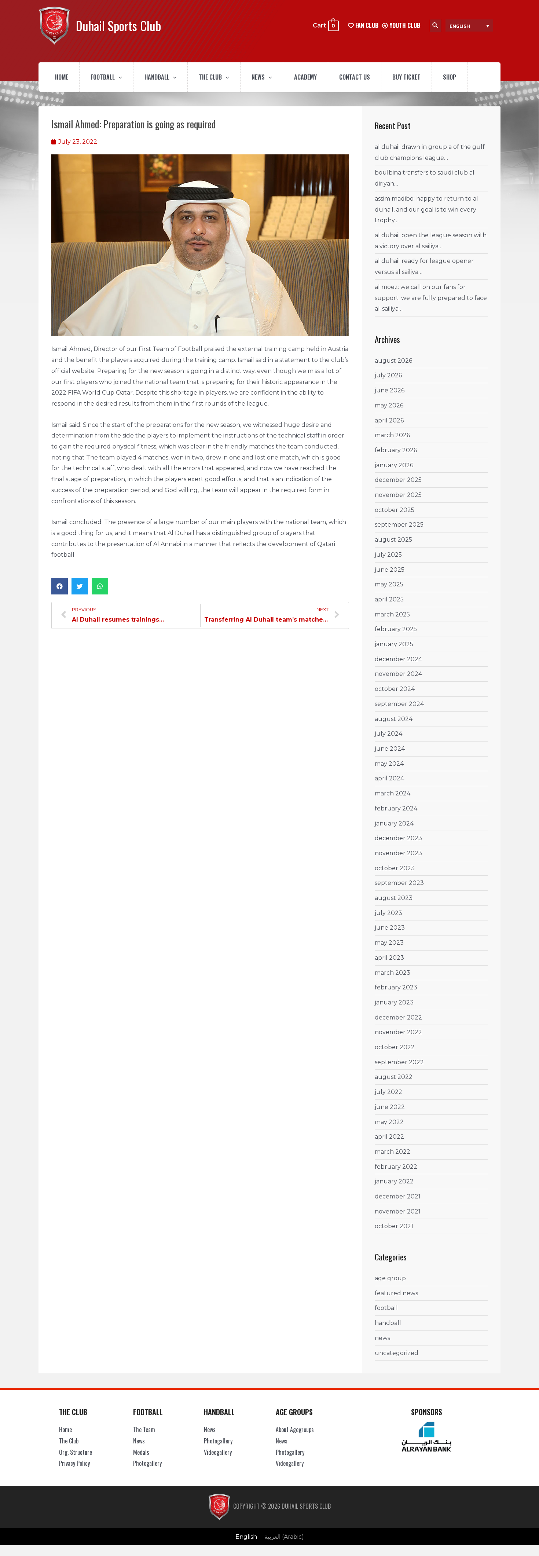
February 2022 (396, 1166)
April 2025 (389, 599)
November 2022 (398, 1032)
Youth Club (404, 25)
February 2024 (396, 808)
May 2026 (389, 405)
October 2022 (395, 1047)
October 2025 (394, 509)
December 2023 (398, 838)
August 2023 (393, 897)
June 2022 (390, 1106)
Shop (449, 77)
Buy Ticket (406, 77)
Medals (141, 1452)
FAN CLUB (366, 25)
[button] (59, 586)
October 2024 (395, 688)
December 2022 (398, 1017)
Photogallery (147, 1463)
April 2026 (389, 420)
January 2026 (394, 465)
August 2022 (393, 1076)
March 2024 (392, 793)
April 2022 (389, 1136)
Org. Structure (75, 1452)
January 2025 (394, 644)
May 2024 (389, 763)
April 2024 (389, 778)
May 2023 (389, 942)
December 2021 (398, 1196)
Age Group (390, 1278)
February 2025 (396, 629)
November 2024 (398, 673)
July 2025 (388, 554)
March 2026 (392, 435)
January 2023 (394, 1002)
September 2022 (399, 1062)
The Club (210, 77)
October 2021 (394, 1226)
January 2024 (394, 823)
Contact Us (354, 77)
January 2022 (394, 1181)
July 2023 (388, 912)
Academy (305, 77)
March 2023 (392, 972)
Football (103, 77)
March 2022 (392, 1151)
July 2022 (388, 1091)
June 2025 (389, 569)
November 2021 (398, 1211)
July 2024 (388, 733)
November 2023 (398, 853)
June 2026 (389, 390)
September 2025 (399, 524)
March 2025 (392, 614)
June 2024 (390, 748)
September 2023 (399, 882)
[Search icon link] (435, 25)
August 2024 (393, 718)
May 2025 (389, 584)
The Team (144, 1429)
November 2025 (398, 494)
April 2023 (389, 957)
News (258, 77)
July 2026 (388, 375)
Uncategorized (396, 1353)
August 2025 (393, 539)
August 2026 (393, 360)
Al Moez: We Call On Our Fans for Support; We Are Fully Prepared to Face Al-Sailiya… (431, 297)
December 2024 (398, 659)
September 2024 (399, 703)
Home (61, 77)
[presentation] (118, 77)
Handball (156, 77)
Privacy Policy (74, 1463)
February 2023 (396, 987)
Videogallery (218, 1452)
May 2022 (389, 1122)
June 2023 (390, 927)
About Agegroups (295, 1429)
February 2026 (396, 450)
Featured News (396, 1293)
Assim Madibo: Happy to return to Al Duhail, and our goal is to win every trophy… (426, 209)
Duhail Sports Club (118, 25)
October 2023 (395, 868)
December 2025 (398, 479)
